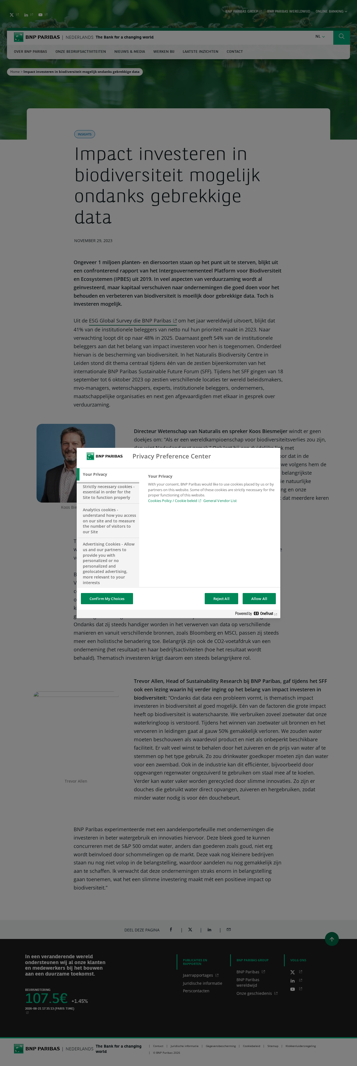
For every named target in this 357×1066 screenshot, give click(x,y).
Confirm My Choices (107, 598)
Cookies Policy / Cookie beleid (172, 500)
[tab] (108, 474)
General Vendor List (220, 500)
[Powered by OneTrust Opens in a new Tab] (256, 614)
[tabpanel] (211, 490)
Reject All (221, 598)
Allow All (259, 598)
